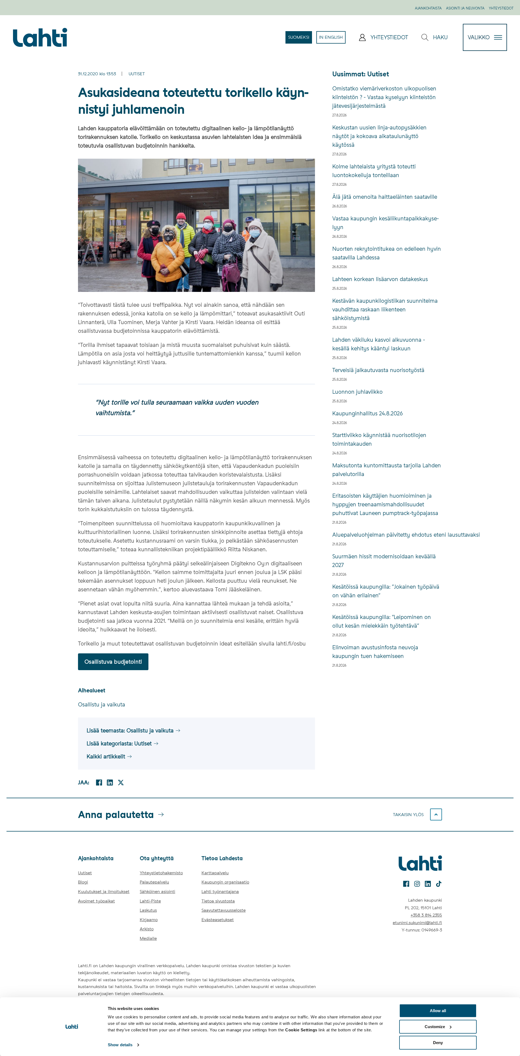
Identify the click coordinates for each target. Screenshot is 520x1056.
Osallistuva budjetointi (113, 662)
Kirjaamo (149, 919)
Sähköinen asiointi (157, 891)
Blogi (83, 882)
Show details (120, 1045)
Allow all (438, 1010)
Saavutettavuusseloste (224, 910)
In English (332, 39)
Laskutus (148, 910)
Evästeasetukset (218, 919)
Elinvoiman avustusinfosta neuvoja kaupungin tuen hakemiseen (375, 651)
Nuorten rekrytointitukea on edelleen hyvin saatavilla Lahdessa (386, 253)
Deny (438, 1042)
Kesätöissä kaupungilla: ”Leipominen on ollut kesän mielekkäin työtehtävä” (381, 621)
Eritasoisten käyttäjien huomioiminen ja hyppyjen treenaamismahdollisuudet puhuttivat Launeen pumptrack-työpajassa (385, 504)
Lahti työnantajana (220, 891)
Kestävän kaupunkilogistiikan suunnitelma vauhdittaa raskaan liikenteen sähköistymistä (385, 309)
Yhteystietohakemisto (161, 872)
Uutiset (137, 73)
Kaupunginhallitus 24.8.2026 (367, 413)
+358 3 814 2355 (426, 915)
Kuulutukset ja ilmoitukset (103, 891)
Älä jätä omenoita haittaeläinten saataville (384, 197)
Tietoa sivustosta (218, 901)
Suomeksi (300, 39)
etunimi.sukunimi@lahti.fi (417, 922)
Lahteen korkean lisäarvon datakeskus (380, 279)
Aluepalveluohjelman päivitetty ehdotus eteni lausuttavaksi (387, 535)
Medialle (148, 938)
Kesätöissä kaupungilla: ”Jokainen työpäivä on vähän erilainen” (385, 591)
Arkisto (147, 928)
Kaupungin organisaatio (225, 882)
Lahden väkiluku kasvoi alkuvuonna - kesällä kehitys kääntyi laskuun (378, 344)
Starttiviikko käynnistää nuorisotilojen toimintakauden (379, 439)
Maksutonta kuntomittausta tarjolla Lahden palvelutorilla (386, 469)
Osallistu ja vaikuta (101, 704)
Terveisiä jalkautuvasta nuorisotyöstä (378, 370)
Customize (435, 1026)
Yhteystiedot (501, 8)
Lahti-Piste (150, 901)
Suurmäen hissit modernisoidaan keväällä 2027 (384, 560)
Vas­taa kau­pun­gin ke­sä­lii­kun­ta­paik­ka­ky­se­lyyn (385, 222)
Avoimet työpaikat (96, 901)
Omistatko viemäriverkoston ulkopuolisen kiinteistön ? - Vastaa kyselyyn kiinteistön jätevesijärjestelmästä (384, 97)
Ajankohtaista (428, 8)
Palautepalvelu (154, 882)
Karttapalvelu (215, 872)
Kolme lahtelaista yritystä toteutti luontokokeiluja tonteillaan (374, 170)
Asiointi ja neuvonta (465, 8)
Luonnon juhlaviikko (357, 392)
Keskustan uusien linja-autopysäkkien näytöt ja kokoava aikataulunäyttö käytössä (379, 136)
